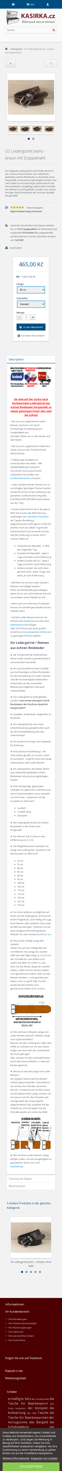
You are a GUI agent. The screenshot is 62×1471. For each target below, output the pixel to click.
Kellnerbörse (17, 624)
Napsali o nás (14, 1371)
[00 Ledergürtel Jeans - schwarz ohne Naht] (31, 1237)
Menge (20, 312)
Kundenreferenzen (20, 478)
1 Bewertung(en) (34, 207)
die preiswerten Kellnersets (37, 631)
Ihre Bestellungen (18, 1319)
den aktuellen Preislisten (36, 516)
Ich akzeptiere (31, 1466)
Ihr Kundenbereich (17, 1311)
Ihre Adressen (16, 1331)
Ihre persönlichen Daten (21, 1335)
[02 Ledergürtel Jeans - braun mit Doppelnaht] (13, 129)
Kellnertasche (31, 620)
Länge (20, 283)
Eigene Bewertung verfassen (26, 211)
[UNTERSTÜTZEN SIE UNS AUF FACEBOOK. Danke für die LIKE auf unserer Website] (17, 368)
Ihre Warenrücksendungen (23, 1323)
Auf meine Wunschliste (32, 335)
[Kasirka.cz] (31, 12)
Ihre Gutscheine (17, 1340)
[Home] (6, 49)
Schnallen (22, 298)
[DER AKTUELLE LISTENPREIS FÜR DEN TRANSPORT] (44, 368)
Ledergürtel (16, 48)
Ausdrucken (15, 247)
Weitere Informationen (16, 1458)
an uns (47, 934)
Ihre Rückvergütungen (20, 1327)
